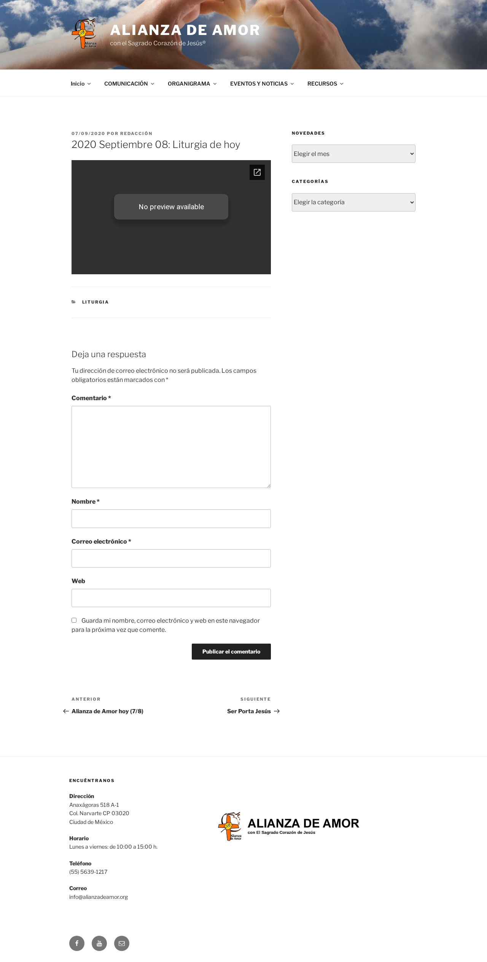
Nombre (86, 501)
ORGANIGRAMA (189, 83)
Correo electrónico (101, 541)
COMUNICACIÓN (126, 83)
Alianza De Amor (185, 30)
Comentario (91, 398)
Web (78, 581)
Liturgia (96, 302)
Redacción (136, 133)
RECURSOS (322, 83)
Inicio (77, 83)
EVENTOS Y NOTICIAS (259, 83)
